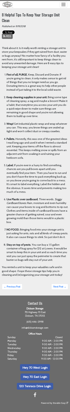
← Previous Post (12, 286)
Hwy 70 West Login (35, 367)
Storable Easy (59, 403)
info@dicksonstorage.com (35, 327)
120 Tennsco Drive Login (35, 386)
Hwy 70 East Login (35, 377)
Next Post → (59, 286)
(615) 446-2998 (35, 321)
